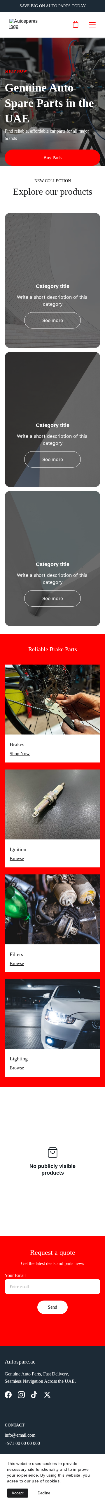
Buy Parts (52, 157)
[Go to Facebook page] (8, 1394)
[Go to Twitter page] (47, 1394)
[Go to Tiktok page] (34, 1394)
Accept (18, 1493)
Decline (44, 1493)
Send (52, 1307)
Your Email (15, 1275)
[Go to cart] (75, 24)
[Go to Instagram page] (21, 1394)
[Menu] (92, 24)
